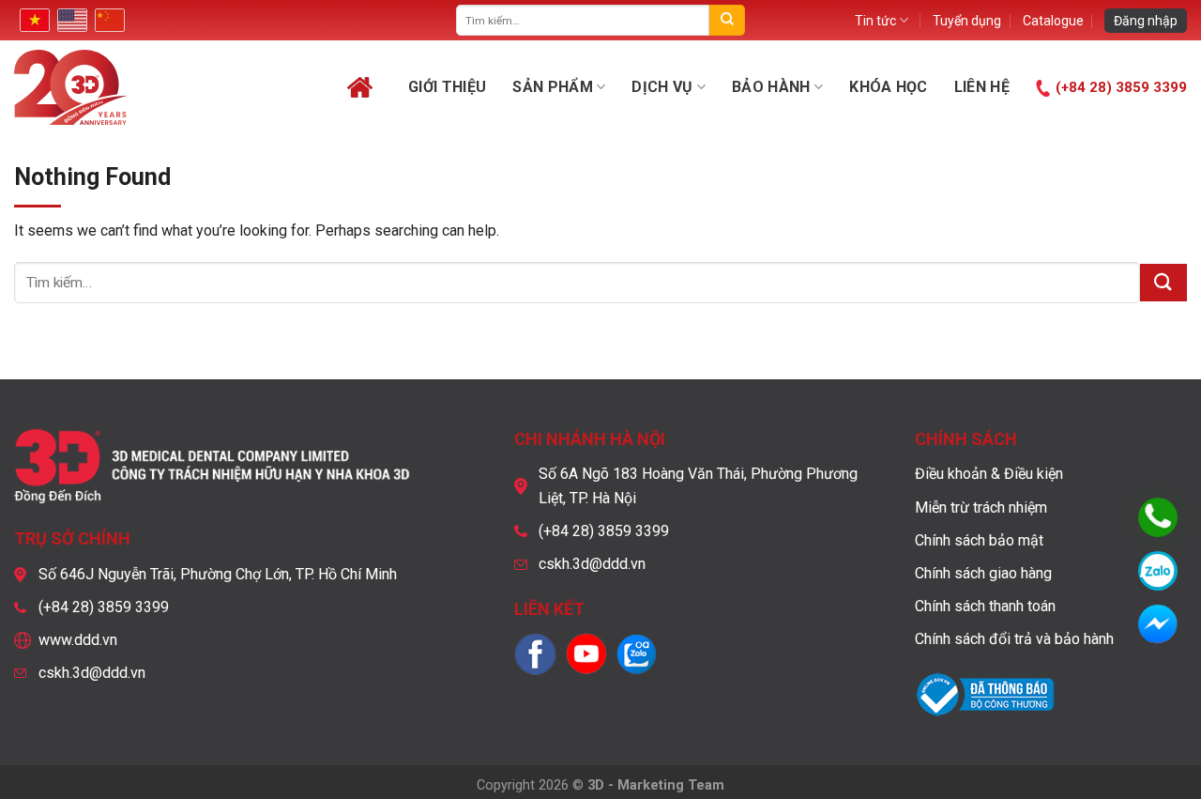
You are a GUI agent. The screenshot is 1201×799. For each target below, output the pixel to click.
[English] (70, 20)
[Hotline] (1158, 517)
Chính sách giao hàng (983, 573)
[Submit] (726, 20)
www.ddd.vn (77, 640)
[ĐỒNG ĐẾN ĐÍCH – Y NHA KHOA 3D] (123, 87)
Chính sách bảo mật (979, 540)
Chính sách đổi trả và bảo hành (1014, 639)
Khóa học (888, 87)
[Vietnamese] (33, 19)
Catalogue (1053, 20)
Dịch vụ (661, 87)
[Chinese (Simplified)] (108, 20)
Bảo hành (771, 87)
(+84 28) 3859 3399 (1121, 87)
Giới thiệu (447, 87)
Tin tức (875, 20)
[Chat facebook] (1158, 624)
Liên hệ (982, 87)
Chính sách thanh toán (985, 606)
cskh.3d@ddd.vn (91, 673)
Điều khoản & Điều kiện (989, 474)
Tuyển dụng (967, 20)
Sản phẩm (552, 87)
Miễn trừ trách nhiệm (981, 507)
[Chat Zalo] (1158, 571)
